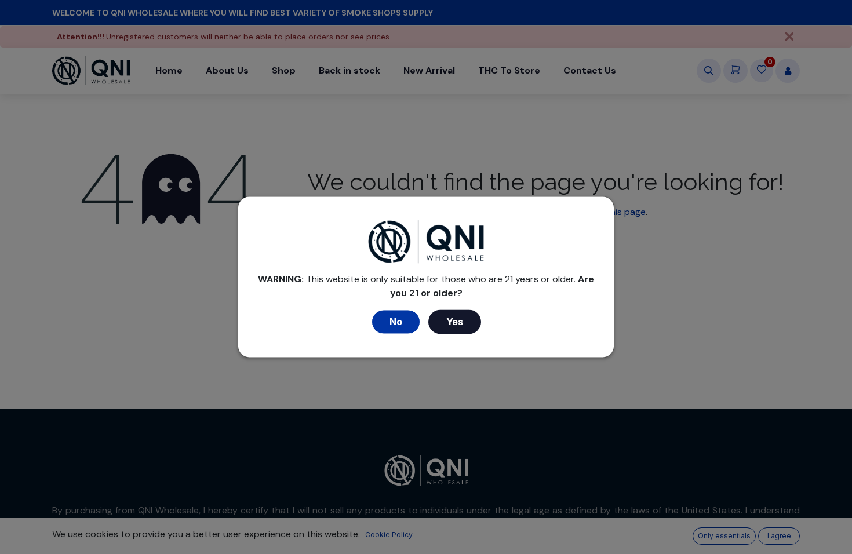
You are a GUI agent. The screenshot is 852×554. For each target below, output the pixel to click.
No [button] (395, 322)
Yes (454, 322)
